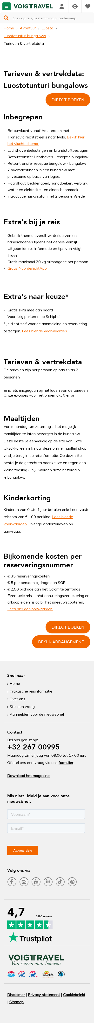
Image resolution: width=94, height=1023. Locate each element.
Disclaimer (16, 994)
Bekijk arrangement (61, 641)
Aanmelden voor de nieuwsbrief (37, 714)
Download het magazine (28, 775)
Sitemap (16, 1001)
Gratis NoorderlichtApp (27, 268)
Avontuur (28, 28)
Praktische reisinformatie (31, 691)
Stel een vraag (22, 706)
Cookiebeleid (74, 994)
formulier (66, 762)
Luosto (47, 28)
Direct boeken (68, 99)
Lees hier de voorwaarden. (45, 331)
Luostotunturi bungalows (25, 35)
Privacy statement (44, 994)
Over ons (17, 698)
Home (9, 28)
